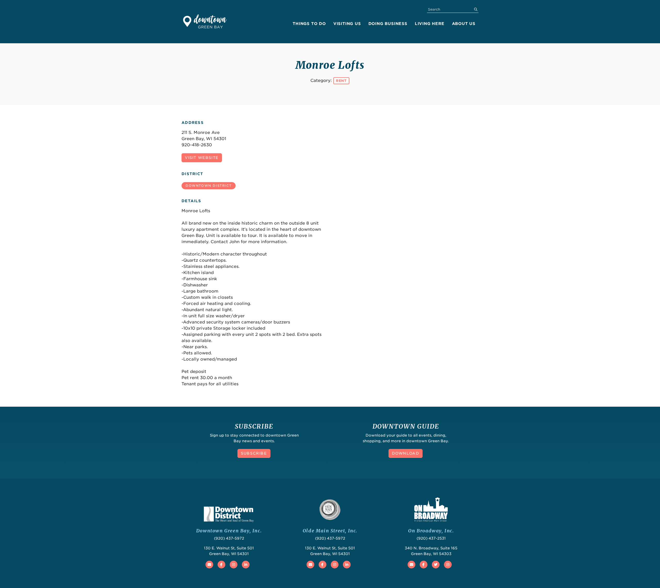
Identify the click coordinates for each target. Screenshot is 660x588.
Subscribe (254, 453)
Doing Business (387, 23)
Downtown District (209, 186)
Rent (341, 81)
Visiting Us (347, 23)
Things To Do (309, 23)
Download (405, 453)
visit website (202, 158)
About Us (463, 23)
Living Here (429, 23)
